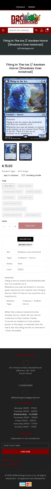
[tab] (25, 239)
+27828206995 (25, 385)
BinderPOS (40, 478)
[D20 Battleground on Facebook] (25, 3)
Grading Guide (33, 175)
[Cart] (47, 30)
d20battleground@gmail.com (25, 397)
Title (4, 181)
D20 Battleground (25, 48)
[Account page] (41, 30)
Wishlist (31, 7)
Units (4, 221)
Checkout (20, 7)
